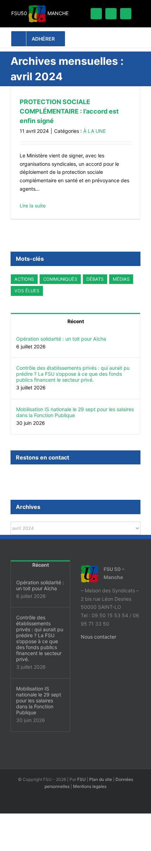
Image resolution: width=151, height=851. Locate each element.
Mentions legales (89, 786)
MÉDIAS (121, 279)
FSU (81, 779)
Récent (75, 321)
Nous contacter (98, 637)
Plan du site (100, 779)
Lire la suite (33, 206)
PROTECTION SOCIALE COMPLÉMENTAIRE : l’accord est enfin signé (69, 111)
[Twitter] (22, 476)
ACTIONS (24, 279)
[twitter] (111, 13)
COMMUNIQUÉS (60, 279)
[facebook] (96, 13)
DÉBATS (95, 279)
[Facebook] (13, 476)
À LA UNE (94, 131)
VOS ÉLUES (26, 290)
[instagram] (125, 13)
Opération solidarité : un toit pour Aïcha (61, 339)
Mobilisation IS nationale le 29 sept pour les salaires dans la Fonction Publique (75, 412)
